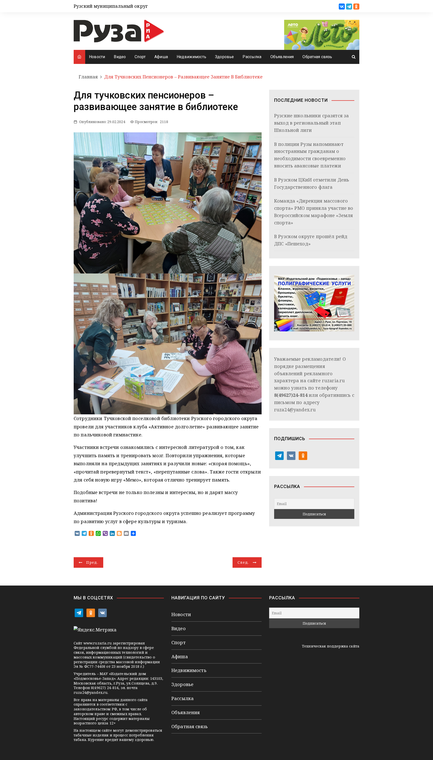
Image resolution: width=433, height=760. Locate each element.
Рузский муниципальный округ (111, 6)
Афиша (161, 56)
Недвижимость (191, 56)
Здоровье (224, 56)
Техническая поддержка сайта (330, 646)
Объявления (282, 56)
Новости (97, 56)
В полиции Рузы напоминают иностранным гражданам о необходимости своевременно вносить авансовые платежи (310, 155)
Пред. (92, 562)
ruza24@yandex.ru (295, 410)
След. (243, 562)
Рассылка (252, 56)
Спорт (140, 56)
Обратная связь (317, 56)
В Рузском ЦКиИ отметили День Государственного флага (311, 183)
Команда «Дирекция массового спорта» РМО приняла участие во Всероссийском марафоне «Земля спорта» (313, 211)
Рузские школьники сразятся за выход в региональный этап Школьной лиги (311, 123)
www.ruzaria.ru (97, 643)
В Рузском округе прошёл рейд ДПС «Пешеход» (310, 240)
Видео (120, 56)
